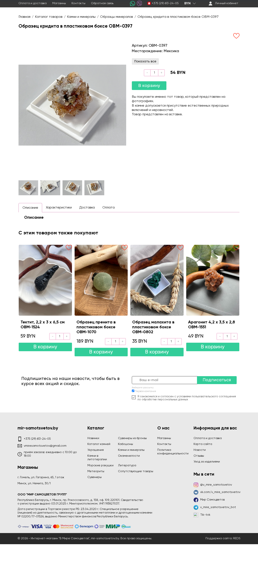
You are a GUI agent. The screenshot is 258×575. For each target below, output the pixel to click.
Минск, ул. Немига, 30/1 (34, 483)
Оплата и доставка (33, 3)
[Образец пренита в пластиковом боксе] (101, 280)
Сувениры (94, 477)
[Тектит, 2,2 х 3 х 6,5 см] (45, 280)
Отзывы (199, 455)
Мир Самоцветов (212, 499)
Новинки (93, 438)
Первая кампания (145, 391)
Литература (127, 465)
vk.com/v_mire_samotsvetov (220, 492)
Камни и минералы (131, 450)
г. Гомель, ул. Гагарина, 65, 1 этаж (41, 477)
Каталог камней (98, 444)
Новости (200, 450)
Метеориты (95, 471)
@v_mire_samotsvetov (216, 484)
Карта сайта (203, 444)
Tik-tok (205, 514)
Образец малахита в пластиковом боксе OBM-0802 (153, 327)
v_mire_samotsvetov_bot (218, 507)
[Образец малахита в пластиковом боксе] (157, 280)
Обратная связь (102, 3)
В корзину (149, 85)
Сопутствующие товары (135, 471)
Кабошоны (125, 444)
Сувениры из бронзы (132, 438)
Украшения (95, 450)
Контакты (78, 3)
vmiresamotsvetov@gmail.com (45, 445)
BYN (187, 3)
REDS (236, 538)
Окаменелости (129, 455)
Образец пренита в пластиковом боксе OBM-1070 (96, 327)
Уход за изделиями (207, 461)
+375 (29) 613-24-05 (165, 3)
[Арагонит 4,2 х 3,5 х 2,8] (212, 280)
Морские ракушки (100, 465)
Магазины (59, 3)
